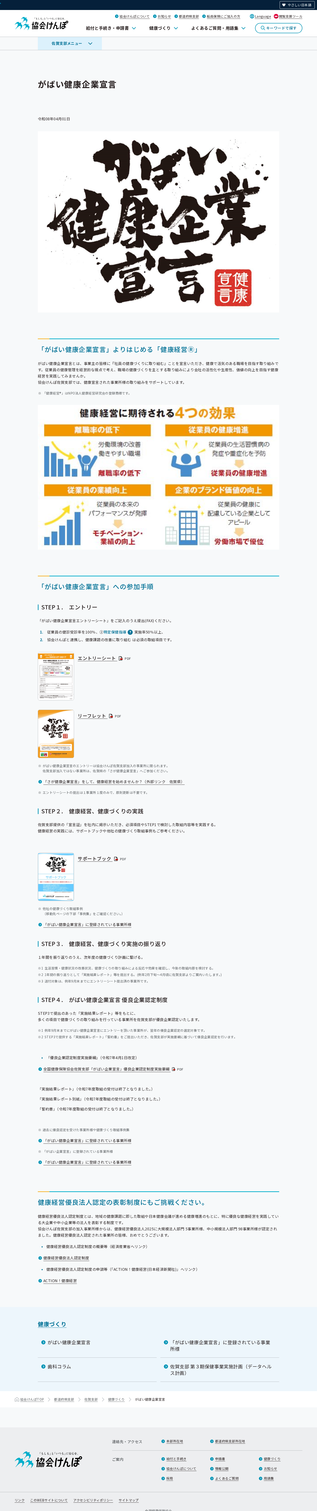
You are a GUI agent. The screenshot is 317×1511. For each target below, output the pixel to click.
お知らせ (164, 16)
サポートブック (102, 858)
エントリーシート (105, 658)
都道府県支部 (189, 16)
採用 (169, 1478)
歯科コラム (59, 1366)
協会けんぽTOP (32, 1399)
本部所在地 (174, 1441)
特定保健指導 (115, 632)
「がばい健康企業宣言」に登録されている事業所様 (87, 924)
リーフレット (100, 715)
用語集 (269, 1478)
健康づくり (160, 28)
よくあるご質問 (227, 1478)
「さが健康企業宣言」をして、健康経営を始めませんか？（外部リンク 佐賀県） (114, 781)
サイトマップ (129, 1500)
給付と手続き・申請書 (107, 28)
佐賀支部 (91, 1399)
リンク (20, 1500)
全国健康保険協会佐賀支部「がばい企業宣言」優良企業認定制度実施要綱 (113, 1069)
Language (263, 16)
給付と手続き (176, 1458)
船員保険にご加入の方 (223, 16)
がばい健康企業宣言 (69, 1342)
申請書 (220, 1458)
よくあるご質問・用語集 (214, 28)
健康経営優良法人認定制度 (66, 1258)
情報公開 (222, 1468)
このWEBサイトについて (49, 1500)
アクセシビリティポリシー (93, 1500)
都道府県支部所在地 (230, 1441)
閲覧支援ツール (290, 16)
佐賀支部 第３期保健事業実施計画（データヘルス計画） (221, 1369)
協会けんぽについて (135, 16)
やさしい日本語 (299, 5)
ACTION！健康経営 (60, 1280)
